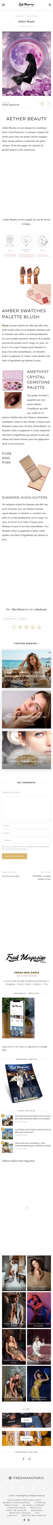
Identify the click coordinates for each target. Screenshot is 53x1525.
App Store (32, 1047)
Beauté (19, 16)
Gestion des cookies (34, 1515)
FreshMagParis (28, 1478)
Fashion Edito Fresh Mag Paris (18, 1161)
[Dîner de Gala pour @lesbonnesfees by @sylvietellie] (1, 1488)
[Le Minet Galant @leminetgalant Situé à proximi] (33, 1488)
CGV (37, 1513)
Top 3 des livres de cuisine (10, 876)
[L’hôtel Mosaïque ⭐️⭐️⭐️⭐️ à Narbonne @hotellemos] (12, 1488)
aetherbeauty (40, 609)
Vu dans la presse (33, 1505)
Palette (5, 325)
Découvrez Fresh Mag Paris (24, 1500)
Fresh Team (11, 1505)
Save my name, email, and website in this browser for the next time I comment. (25, 847)
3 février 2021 (26, 26)
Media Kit (35, 1508)
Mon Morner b (19, 609)
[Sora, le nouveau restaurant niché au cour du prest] (43, 1488)
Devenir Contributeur (16, 1503)
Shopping (32, 16)
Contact (12, 1515)
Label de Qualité (16, 1510)
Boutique (37, 1510)
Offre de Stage (16, 1508)
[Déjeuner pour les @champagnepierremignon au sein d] (22, 1488)
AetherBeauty (10, 619)
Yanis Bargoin (11, 105)
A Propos (40, 1503)
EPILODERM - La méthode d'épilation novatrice (42, 878)
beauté (23, 619)
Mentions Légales (20, 1513)
